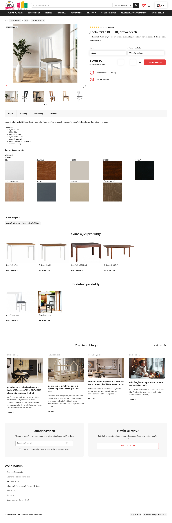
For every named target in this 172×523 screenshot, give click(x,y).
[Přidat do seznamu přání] (6, 86)
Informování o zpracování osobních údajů (23, 486)
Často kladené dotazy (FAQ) (18, 500)
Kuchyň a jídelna (15, 13)
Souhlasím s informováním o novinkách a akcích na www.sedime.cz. (45, 449)
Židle (26, 20)
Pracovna (91, 13)
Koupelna (61, 13)
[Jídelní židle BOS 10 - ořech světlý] (52, 96)
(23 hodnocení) (110, 27)
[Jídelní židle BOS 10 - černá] (25, 96)
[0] (143, 5)
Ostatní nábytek (108, 13)
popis (10, 114)
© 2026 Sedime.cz (12, 515)
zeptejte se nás (127, 446)
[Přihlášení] (149, 5)
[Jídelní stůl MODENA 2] (118, 252)
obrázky (23, 114)
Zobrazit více (94, 40)
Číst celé (10, 412)
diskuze (53, 114)
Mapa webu (136, 515)
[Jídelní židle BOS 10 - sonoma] (66, 96)
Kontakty (10, 495)
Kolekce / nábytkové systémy (133, 13)
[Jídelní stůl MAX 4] (53, 252)
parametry (38, 114)
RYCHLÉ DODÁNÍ (158, 13)
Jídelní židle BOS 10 (38, 20)
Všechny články (161, 345)
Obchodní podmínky (15, 472)
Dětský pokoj (76, 13)
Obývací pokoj (34, 13)
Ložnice (48, 13)
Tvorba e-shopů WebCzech (155, 515)
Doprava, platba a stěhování (18, 477)
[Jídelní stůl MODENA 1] (86, 252)
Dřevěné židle (33, 223)
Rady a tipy (11, 491)
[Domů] (6, 20)
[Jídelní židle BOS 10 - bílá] (11, 96)
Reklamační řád (13, 481)
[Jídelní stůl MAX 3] (21, 252)
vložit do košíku (155, 62)
